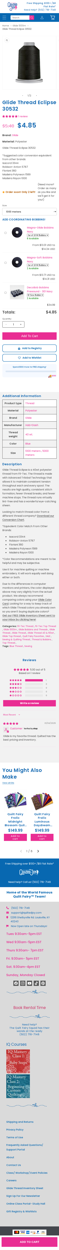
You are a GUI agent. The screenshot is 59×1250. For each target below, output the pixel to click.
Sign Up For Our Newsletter (23, 1196)
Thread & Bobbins (41, 639)
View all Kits (8, 782)
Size (4, 205)
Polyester (31, 410)
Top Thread (8, 642)
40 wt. (29, 434)
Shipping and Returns (20, 1122)
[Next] (38, 851)
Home (5, 25)
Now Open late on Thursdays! (29, 926)
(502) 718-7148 (20, 908)
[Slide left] (22, 95)
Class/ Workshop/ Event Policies (27, 1173)
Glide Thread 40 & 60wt (41, 632)
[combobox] (20, 17)
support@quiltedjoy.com (26, 913)
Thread (29, 403)
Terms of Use (14, 1137)
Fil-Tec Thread (25, 626)
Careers (11, 1180)
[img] (10, 723)
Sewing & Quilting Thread (16, 639)
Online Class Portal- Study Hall (25, 1204)
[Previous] (21, 851)
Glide (15, 135)
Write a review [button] (29, 703)
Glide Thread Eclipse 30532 (16, 29)
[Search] (31, 17)
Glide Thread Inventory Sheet (24, 1188)
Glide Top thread (11, 636)
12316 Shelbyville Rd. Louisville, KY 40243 (30, 919)
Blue (28, 443)
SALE (48, 636)
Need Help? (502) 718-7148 (40, 9)
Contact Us (13, 1165)
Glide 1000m (19, 25)
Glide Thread (19, 632)
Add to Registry (29, 348)
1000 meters (33, 451)
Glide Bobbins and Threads (33, 629)
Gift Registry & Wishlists (21, 1211)
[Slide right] (36, 95)
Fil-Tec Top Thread (45, 626)
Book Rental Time (29, 1007)
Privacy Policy (14, 1129)
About (10, 1157)
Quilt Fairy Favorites (33, 636)
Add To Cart (29, 336)
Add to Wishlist (29, 358)
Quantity (6, 318)
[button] (52, 17)
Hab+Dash (31, 425)
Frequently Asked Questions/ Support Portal (24, 1147)
